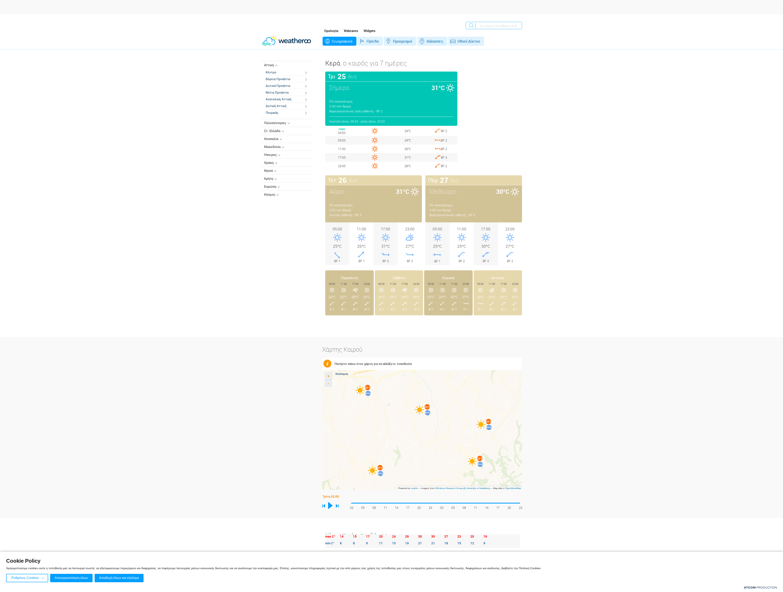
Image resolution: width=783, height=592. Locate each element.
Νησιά (268, 170)
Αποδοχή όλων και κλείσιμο (119, 578)
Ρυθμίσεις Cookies (25, 578)
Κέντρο (271, 72)
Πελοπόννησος (275, 123)
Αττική (269, 65)
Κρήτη (268, 178)
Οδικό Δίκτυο (469, 41)
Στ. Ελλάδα (272, 131)
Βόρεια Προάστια (278, 79)
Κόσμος (269, 194)
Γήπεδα (373, 41)
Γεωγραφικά (342, 41)
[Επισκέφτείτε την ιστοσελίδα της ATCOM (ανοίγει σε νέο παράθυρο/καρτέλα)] (760, 587)
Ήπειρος (270, 154)
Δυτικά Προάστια (278, 86)
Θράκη (269, 162)
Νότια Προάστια (277, 92)
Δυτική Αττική (276, 106)
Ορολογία (331, 31)
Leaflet (414, 488)
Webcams (351, 31)
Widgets (369, 31)
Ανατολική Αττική (278, 99)
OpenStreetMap (513, 488)
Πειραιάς (272, 112)
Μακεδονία (272, 147)
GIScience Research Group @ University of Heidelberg (462, 488)
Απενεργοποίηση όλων (71, 578)
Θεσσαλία (271, 139)
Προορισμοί (402, 41)
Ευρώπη (270, 186)
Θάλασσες (435, 41)
